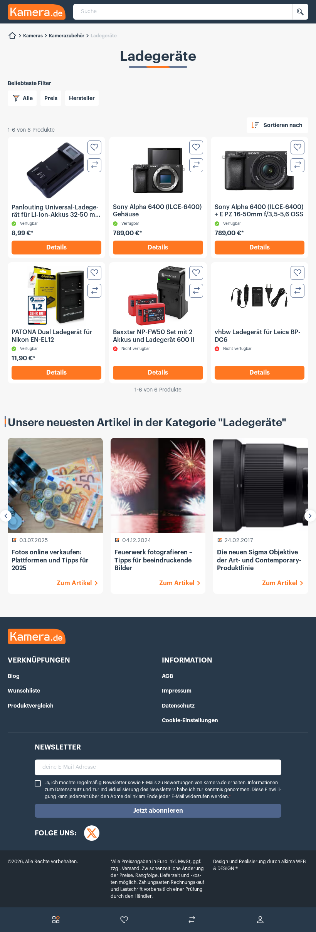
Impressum (177, 690)
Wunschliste (24, 690)
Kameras (33, 35)
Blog (14, 676)
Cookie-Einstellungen (190, 720)
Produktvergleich (31, 705)
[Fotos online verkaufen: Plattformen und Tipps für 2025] (55, 485)
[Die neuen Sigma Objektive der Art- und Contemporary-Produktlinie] (260, 485)
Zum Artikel (74, 583)
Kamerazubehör (66, 35)
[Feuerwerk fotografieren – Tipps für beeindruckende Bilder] (158, 485)
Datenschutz (178, 705)
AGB (167, 676)
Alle (28, 98)
